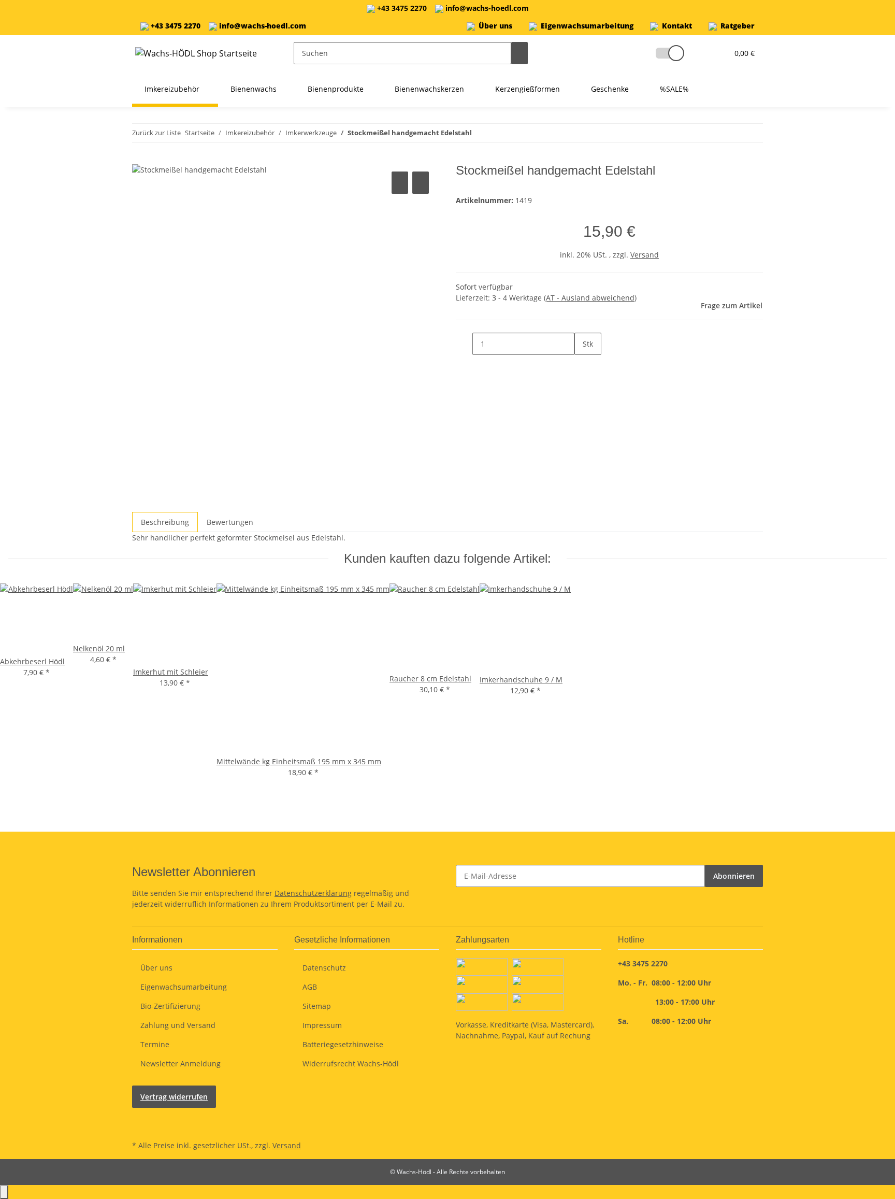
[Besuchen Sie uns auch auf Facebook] (140, 1114)
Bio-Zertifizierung (170, 1006)
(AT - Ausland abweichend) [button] (590, 298)
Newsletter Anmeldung (180, 1063)
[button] (665, 53)
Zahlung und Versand (177, 1025)
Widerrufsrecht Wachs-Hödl (350, 1063)
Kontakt (677, 26)
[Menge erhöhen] (582, 366)
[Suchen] (519, 53)
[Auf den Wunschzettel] (420, 183)
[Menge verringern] (464, 344)
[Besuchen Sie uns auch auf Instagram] (140, 1126)
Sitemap (316, 1006)
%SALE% (674, 89)
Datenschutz (324, 968)
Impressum (322, 1025)
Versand (644, 255)
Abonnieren (734, 876)
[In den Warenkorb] (140, 157)
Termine (154, 1044)
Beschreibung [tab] (165, 522)
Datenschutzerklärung (313, 893)
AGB (309, 987)
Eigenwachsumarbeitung (587, 26)
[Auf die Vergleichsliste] (400, 183)
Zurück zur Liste (156, 132)
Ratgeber (737, 26)
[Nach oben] (4, 1192)
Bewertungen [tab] (230, 522)
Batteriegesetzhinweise (342, 1044)
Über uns (495, 26)
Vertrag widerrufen (174, 1097)
